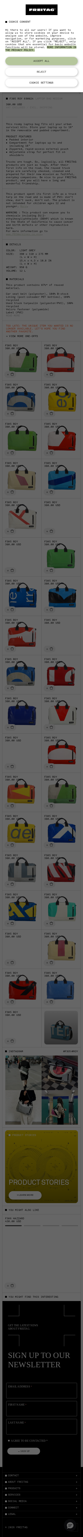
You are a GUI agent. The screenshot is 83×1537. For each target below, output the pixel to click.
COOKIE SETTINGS (41, 82)
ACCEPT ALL (41, 60)
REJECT (41, 71)
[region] (41, 46)
